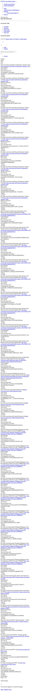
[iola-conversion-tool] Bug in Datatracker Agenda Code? (15, 66)
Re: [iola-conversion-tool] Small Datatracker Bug (14, 403)
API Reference (16, 10)
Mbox (2, 689)
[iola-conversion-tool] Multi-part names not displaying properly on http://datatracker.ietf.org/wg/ (13, 360)
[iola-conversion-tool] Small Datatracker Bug (14, 390)
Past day (6, 28)
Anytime (6, 26)
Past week (6, 29)
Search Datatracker (9, 5)
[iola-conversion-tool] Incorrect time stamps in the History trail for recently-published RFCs (15, 214)
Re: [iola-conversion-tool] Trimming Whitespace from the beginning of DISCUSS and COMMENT (15, 449)
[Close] (1, 684)
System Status (23, 39)
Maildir (6, 689)
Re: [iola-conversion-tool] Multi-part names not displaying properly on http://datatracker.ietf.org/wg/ (15, 376)
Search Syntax (7, 10)
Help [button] (5, 8)
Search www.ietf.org (9, 4)
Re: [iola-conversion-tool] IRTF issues (13, 663)
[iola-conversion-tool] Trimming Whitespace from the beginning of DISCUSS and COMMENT (13, 432)
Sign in (6, 14)
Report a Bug (9, 39)
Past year (6, 32)
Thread (6, 49)
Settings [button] (6, 11)
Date (5, 47)
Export (6, 56)
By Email (15, 39)
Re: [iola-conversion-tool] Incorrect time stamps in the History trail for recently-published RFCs (15, 230)
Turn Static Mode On (12, 13)
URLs (9, 689)
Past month (7, 31)
